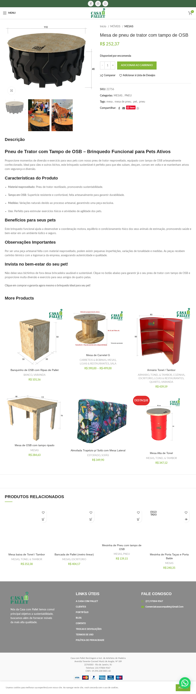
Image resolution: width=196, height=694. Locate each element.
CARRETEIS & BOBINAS (93, 360)
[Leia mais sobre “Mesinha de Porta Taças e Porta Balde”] (186, 519)
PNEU (128, 95)
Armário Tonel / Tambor (161, 370)
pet (135, 101)
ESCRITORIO (146, 378)
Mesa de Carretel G (98, 355)
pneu (142, 101)
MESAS (128, 26)
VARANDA (39, 375)
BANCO (28, 375)
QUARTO (154, 382)
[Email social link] (123, 108)
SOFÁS (105, 455)
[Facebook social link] (91, 3)
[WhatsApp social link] (105, 3)
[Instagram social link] (98, 3)
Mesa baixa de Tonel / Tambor (26, 554)
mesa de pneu (123, 101)
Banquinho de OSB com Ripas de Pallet (35, 370)
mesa (109, 101)
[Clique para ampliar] (11, 91)
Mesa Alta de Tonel (161, 453)
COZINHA (179, 375)
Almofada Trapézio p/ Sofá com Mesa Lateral (98, 450)
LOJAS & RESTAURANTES (94, 363)
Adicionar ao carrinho (137, 65)
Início (103, 26)
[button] (43, 519)
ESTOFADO (93, 455)
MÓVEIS (115, 26)
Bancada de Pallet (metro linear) (74, 554)
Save (132, 107)
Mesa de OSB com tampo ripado (34, 445)
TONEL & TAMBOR (161, 375)
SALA (113, 363)
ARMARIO (143, 375)
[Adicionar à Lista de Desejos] (43, 512)
